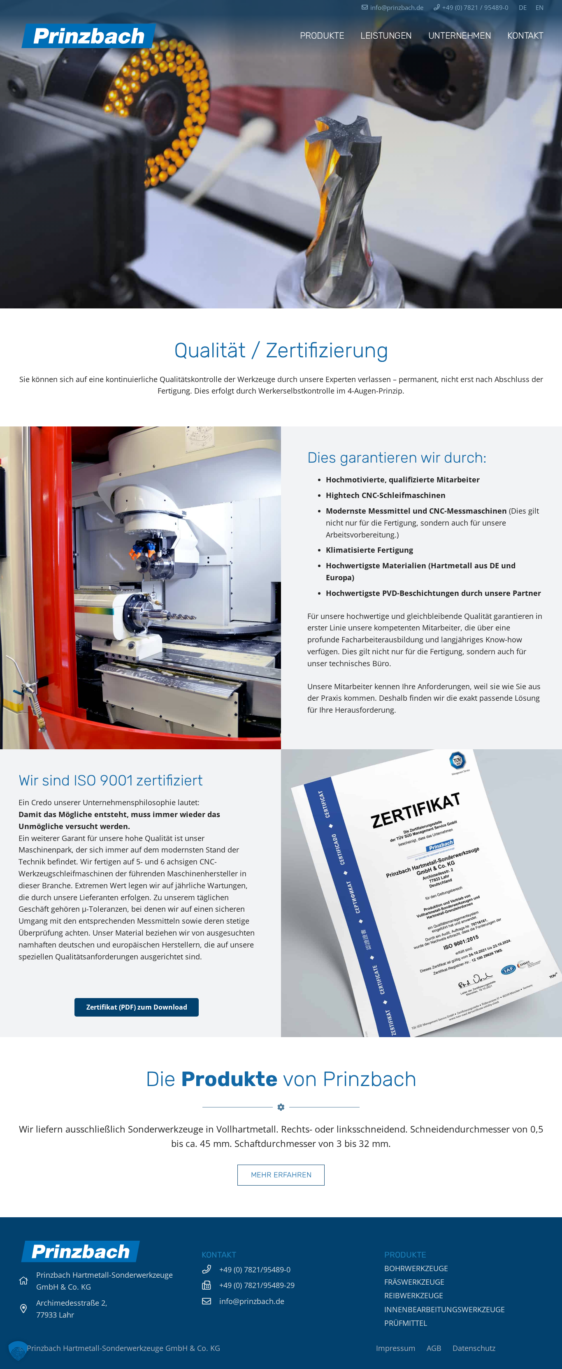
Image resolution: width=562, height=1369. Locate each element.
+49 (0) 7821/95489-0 (254, 1269)
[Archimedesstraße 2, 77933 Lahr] (27, 1308)
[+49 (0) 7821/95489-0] (210, 1269)
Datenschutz (474, 1348)
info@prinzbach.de (251, 1301)
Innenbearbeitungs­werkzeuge (444, 1309)
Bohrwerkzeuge (416, 1268)
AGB (434, 1348)
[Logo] (88, 35)
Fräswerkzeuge (414, 1282)
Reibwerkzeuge (413, 1295)
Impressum (396, 1348)
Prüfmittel (405, 1323)
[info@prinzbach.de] (210, 1301)
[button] (18, 1351)
